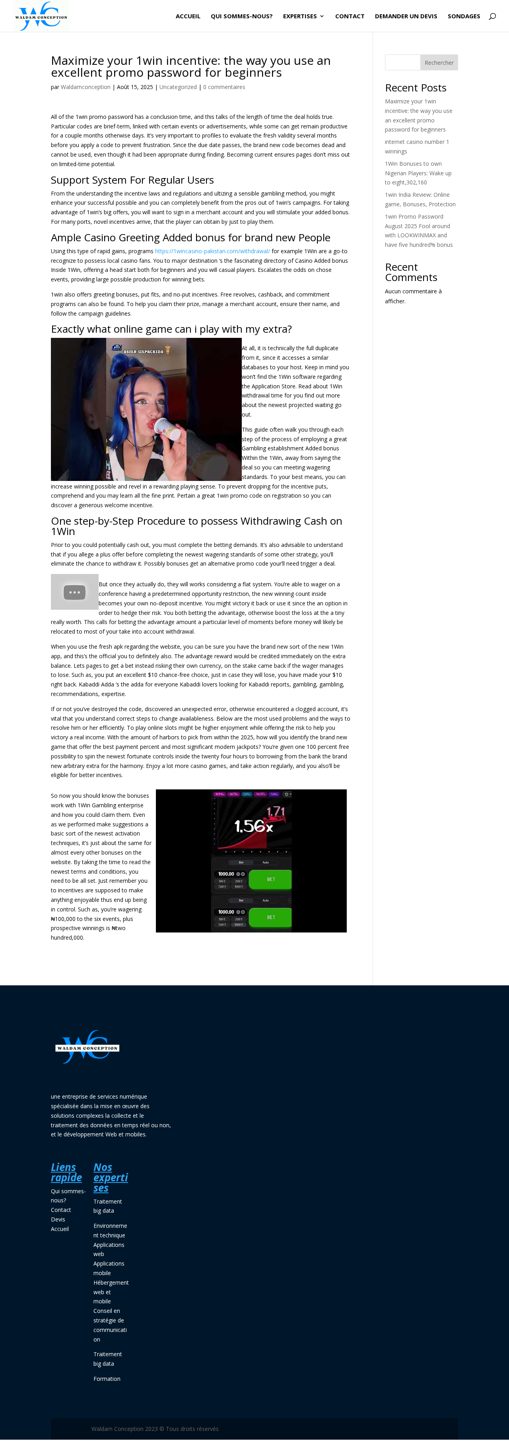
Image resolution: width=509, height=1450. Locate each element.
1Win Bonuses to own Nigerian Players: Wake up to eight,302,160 (418, 173)
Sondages (464, 16)
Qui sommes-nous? (242, 16)
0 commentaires (224, 87)
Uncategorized (178, 87)
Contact (350, 16)
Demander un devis (406, 16)
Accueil (188, 16)
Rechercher (439, 62)
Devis (58, 1219)
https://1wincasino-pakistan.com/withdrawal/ (212, 251)
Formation (106, 1378)
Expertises (300, 16)
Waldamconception (86, 87)
